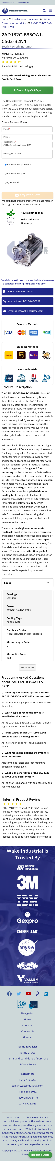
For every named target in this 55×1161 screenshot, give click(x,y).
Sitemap (27, 1037)
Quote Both (13, 182)
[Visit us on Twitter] (18, 994)
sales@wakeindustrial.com (29, 310)
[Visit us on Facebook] (9, 994)
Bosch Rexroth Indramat (25, 19)
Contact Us (27, 1031)
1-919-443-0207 (8, 2)
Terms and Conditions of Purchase (27, 1058)
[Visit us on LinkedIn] (45, 994)
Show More (27, 667)
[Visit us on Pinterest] (37, 994)
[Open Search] (44, 11)
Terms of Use (27, 1052)
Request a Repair (16, 173)
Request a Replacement (19, 164)
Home (5, 19)
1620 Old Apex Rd (27, 1097)
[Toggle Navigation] (50, 11)
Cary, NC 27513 (28, 1103)
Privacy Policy (27, 1064)
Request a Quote (40, 1154)
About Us (27, 1025)
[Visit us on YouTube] (28, 994)
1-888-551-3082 (24, 2)
